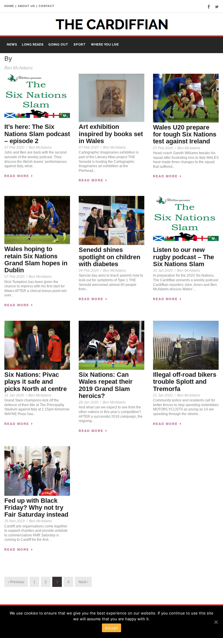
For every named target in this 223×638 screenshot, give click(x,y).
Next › (83, 582)
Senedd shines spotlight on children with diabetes (109, 256)
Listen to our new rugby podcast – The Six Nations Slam (183, 256)
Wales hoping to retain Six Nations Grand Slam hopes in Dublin (35, 259)
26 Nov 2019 (14, 521)
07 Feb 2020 (14, 147)
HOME (9, 6)
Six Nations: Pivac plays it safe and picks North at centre (35, 381)
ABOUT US (26, 6)
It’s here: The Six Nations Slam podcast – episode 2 (37, 133)
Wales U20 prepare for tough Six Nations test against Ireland (184, 134)
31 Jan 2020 (163, 270)
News (12, 44)
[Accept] (216, 622)
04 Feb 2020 (89, 270)
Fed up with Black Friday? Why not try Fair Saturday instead (36, 507)
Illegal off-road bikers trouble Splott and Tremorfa (184, 381)
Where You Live (105, 44)
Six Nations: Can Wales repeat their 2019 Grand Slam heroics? (106, 385)
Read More (16, 176)
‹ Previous (16, 582)
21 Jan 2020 (163, 395)
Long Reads (33, 44)
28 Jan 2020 (88, 402)
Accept (111, 628)
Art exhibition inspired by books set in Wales (111, 133)
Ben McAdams (40, 147)
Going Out (58, 44)
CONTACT (46, 6)
